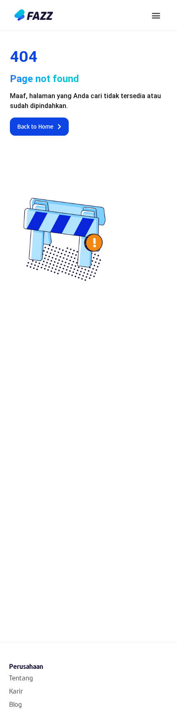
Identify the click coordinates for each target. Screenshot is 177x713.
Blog (15, 704)
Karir (16, 691)
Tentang (21, 677)
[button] (156, 15)
